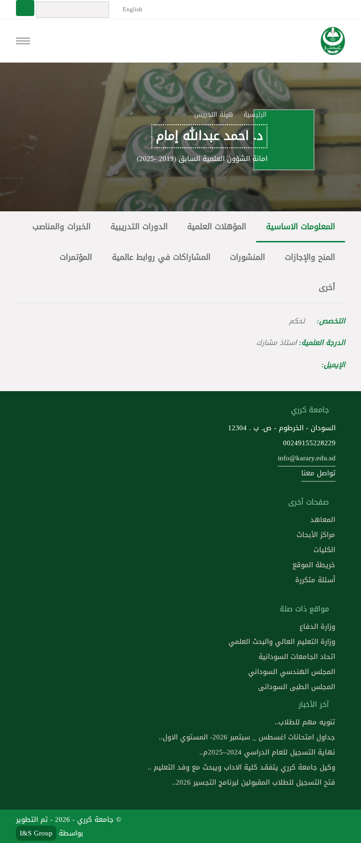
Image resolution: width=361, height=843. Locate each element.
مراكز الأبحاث (316, 534)
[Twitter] (312, 826)
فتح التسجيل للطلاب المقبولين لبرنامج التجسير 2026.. (253, 782)
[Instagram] (267, 826)
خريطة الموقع (313, 564)
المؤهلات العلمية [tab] (216, 226)
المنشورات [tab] (247, 257)
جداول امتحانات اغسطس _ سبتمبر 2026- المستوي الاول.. (247, 737)
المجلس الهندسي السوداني (291, 671)
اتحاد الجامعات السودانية (297, 656)
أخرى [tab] (327, 287)
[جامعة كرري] (333, 41)
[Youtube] (290, 826)
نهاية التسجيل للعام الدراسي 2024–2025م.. (267, 752)
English (131, 9)
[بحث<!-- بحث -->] (25, 8)
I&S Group (36, 833)
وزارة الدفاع (317, 626)
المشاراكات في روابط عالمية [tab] (161, 257)
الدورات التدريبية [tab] (139, 226)
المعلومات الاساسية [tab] (300, 226)
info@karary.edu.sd (307, 458)
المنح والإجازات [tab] (310, 257)
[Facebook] (334, 826)
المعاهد (322, 519)
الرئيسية (255, 114)
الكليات (324, 549)
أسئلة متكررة (315, 579)
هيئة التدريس (213, 114)
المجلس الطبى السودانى (296, 686)
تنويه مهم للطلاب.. (305, 722)
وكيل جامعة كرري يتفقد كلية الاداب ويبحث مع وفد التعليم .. (241, 767)
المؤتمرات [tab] (76, 257)
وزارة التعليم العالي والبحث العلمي (281, 641)
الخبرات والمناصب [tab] (61, 226)
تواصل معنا (318, 473)
